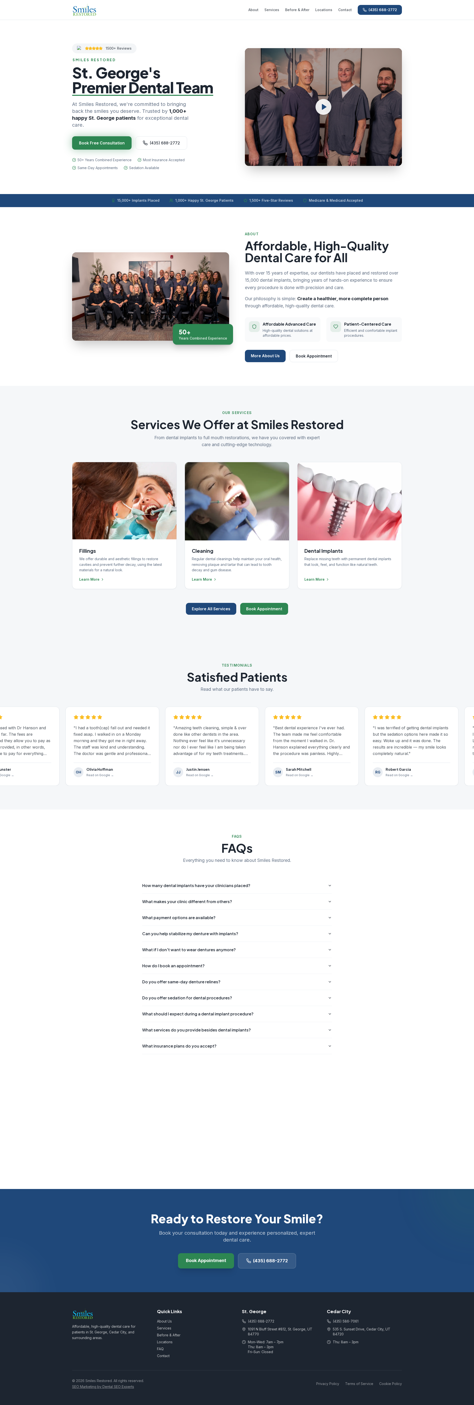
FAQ (160, 1349)
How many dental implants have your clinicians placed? (196, 885)
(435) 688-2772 (383, 10)
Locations (323, 10)
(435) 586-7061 (345, 1321)
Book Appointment (314, 356)
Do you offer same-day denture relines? (181, 981)
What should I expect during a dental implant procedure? (198, 1013)
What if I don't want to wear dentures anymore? (189, 949)
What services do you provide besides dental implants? (196, 1029)
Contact (345, 10)
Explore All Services (211, 608)
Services (271, 10)
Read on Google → (94, 775)
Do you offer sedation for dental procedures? (187, 997)
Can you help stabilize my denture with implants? (190, 933)
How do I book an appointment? (173, 965)
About (253, 10)
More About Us (265, 355)
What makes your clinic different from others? (187, 901)
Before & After (297, 10)
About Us (164, 1321)
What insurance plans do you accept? (179, 1046)
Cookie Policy (390, 1384)
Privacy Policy (327, 1384)
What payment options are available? (179, 917)
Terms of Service (359, 1384)
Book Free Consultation (102, 142)
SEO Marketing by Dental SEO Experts (103, 1387)
